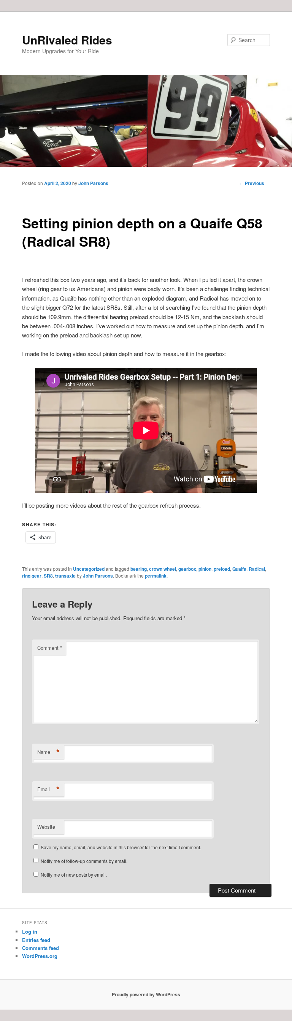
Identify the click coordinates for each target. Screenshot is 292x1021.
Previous (251, 183)
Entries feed (36, 939)
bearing (138, 568)
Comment (49, 647)
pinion (204, 568)
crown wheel (162, 568)
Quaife (239, 568)
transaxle (65, 575)
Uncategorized (89, 568)
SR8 (48, 575)
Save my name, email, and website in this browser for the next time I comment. (121, 847)
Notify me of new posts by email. (74, 874)
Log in (29, 931)
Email (48, 789)
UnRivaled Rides (67, 40)
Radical (257, 568)
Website (46, 826)
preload (222, 568)
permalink (156, 575)
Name (48, 752)
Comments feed (40, 947)
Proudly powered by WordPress (146, 994)
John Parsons (93, 183)
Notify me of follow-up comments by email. (84, 861)
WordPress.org (39, 955)
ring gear (31, 575)
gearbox (187, 568)
